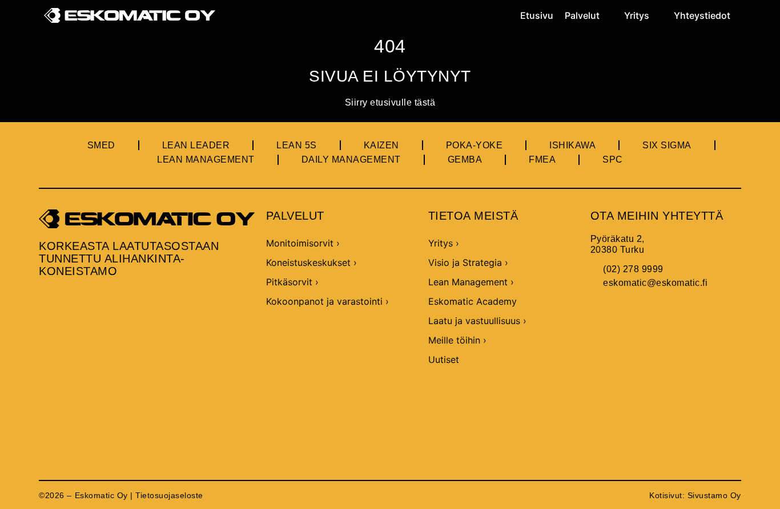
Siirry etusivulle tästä (390, 102)
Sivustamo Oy (714, 495)
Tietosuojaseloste (169, 495)
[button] (588, 15)
